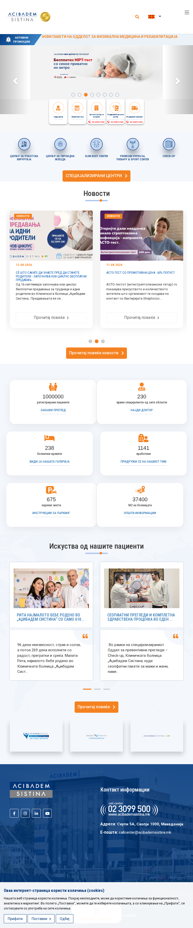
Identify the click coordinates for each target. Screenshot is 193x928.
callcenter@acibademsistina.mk (145, 832)
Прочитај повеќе (70, 317)
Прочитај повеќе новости (95, 352)
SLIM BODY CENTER (96, 156)
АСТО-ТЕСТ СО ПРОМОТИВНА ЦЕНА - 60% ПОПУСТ (70, 272)
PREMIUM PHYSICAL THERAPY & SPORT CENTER (132, 158)
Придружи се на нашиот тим (143, 461)
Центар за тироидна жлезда (60, 158)
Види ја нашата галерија (50, 461)
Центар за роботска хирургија (24, 158)
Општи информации (140, 513)
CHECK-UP (169, 156)
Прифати (15, 919)
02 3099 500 (97, 122)
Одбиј (64, 919)
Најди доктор (142, 410)
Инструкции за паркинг (51, 513)
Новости (42, 216)
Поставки (40, 919)
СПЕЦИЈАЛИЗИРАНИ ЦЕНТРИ (95, 175)
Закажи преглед (53, 410)
